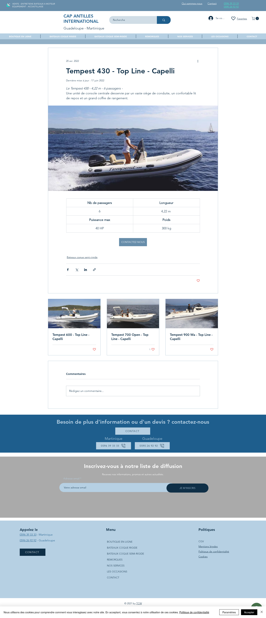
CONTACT (113, 577)
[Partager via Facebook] (67, 269)
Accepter (249, 612)
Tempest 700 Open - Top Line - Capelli (129, 337)
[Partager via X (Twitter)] (76, 269)
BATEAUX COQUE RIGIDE (122, 547)
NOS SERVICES (115, 565)
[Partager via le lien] (94, 269)
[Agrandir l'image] (133, 148)
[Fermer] (261, 612)
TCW (139, 603)
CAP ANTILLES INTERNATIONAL (81, 18)
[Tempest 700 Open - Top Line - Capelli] (133, 313)
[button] (256, 18)
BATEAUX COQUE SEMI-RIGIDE (125, 553)
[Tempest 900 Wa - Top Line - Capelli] (192, 313)
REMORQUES (115, 559)
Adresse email (71, 478)
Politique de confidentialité (214, 551)
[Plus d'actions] (198, 61)
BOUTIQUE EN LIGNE (119, 541)
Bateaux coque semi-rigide (82, 257)
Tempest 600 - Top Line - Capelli (70, 337)
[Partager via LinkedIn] (85, 269)
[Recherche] (164, 20)
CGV (201, 541)
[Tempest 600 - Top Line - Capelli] (74, 313)
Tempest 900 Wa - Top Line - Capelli (191, 337)
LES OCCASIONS (117, 571)
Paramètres (229, 612)
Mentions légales (208, 546)
